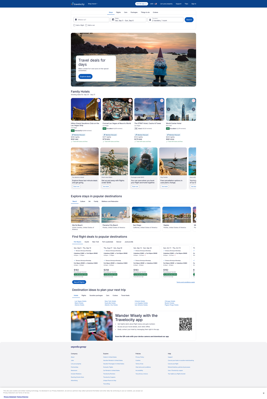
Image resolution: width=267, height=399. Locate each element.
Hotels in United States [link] (110, 357)
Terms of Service (22, 397)
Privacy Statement (10, 397)
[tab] (111, 12)
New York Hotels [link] (110, 301)
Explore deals (85, 76)
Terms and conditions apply (186, 282)
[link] (98, 100)
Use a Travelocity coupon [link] (175, 370)
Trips (186, 4)
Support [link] (170, 357)
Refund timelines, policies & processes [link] (179, 367)
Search (189, 20)
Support (178, 4)
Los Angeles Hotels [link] (141, 303)
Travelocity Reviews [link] (109, 374)
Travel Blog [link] (106, 384)
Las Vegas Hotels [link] (80, 301)
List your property (166, 4)
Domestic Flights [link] (108, 367)
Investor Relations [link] (76, 374)
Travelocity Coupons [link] (109, 377)
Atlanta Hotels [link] (79, 305)
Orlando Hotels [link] (140, 301)
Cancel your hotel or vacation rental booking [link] (181, 360)
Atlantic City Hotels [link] (111, 305)
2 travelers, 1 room (159, 20)
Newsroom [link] (74, 370)
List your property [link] (76, 364)
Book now (76, 186)
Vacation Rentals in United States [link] (113, 360)
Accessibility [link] (139, 370)
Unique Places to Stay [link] (109, 380)
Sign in (193, 4)
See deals (106, 186)
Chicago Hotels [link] (170, 301)
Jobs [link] (72, 360)
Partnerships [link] (74, 367)
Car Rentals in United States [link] (111, 370)
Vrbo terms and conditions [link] (143, 367)
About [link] (72, 357)
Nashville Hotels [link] (110, 303)
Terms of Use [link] (139, 364)
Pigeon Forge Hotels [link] (171, 305)
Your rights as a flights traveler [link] (176, 374)
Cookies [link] (138, 360)
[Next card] (196, 121)
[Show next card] (196, 168)
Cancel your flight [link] (173, 364)
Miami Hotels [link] (79, 303)
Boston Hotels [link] (169, 303)
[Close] (263, 393)
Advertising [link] (74, 380)
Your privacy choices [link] (142, 374)
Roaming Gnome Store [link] (77, 377)
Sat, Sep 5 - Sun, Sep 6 (124, 20)
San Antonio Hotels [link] (141, 305)
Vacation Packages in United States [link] (113, 364)
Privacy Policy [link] (140, 357)
